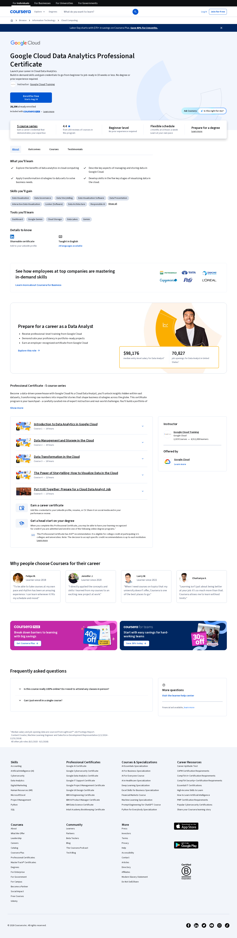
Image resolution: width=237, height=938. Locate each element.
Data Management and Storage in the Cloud (64, 440)
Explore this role (27, 350)
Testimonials (75, 149)
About (15, 149)
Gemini (86, 219)
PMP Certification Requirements (192, 800)
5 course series (27, 126)
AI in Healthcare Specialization (136, 780)
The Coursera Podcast (77, 848)
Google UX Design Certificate (80, 790)
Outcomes (34, 149)
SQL (13, 809)
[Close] (221, 28)
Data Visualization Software (91, 198)
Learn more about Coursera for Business (38, 285)
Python (14, 804)
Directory (126, 867)
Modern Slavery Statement (135, 877)
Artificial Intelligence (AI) (22, 771)
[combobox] (93, 12)
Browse (23, 20)
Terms (125, 838)
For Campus (16, 881)
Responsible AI (98, 204)
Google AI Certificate (76, 766)
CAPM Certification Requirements (193, 771)
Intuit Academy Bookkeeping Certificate (85, 809)
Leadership (16, 838)
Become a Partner (19, 886)
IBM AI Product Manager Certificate (83, 800)
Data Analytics (17, 780)
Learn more (48, 111)
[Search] (135, 12)
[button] (53, 12)
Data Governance (43, 198)
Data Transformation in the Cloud (57, 457)
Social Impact (17, 891)
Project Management (21, 800)
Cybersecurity (18, 775)
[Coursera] (20, 11)
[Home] (12, 20)
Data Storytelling (65, 198)
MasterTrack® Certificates (23, 862)
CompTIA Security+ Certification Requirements (199, 780)
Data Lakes (72, 219)
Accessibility (128, 852)
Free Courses (17, 896)
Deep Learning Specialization (136, 785)
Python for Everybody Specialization (139, 809)
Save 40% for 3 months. (144, 28)
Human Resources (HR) (22, 790)
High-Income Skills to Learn (190, 790)
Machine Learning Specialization (137, 800)
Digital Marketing (19, 785)
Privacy (125, 843)
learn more (189, 707)
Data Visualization (20, 198)
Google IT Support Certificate (80, 780)
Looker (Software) (54, 204)
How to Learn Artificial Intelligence (193, 795)
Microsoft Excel (18, 795)
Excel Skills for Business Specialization (140, 790)
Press (124, 828)
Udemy (14, 901)
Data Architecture (76, 204)
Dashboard (17, 219)
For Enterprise (18, 872)
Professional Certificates (23, 857)
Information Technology (43, 20)
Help (124, 848)
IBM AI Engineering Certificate (80, 795)
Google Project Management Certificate (85, 785)
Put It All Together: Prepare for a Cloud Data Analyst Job (72, 489)
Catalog (14, 848)
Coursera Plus (17, 852)
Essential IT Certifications (189, 785)
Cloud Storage (55, 219)
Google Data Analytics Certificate (82, 775)
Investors (126, 833)
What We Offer (18, 833)
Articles (125, 862)
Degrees (15, 867)
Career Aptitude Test (187, 766)
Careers (15, 843)
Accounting (16, 766)
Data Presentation (118, 198)
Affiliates (126, 872)
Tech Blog (71, 852)
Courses (54, 149)
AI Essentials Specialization (135, 766)
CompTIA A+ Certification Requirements (196, 775)
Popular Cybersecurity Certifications (194, 804)
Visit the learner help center (178, 695)
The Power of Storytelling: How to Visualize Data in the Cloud (76, 473)
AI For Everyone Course (133, 775)
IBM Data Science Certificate (80, 804)
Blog (68, 843)
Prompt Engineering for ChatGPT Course (141, 804)
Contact (125, 857)
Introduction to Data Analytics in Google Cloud (65, 424)
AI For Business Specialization (136, 771)
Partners (70, 833)
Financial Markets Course (134, 795)
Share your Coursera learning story (194, 809)
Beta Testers (72, 838)
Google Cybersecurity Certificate (82, 771)
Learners (70, 828)
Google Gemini (35, 219)
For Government (19, 877)
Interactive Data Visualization (26, 204)
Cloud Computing (69, 20)
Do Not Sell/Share (130, 881)
